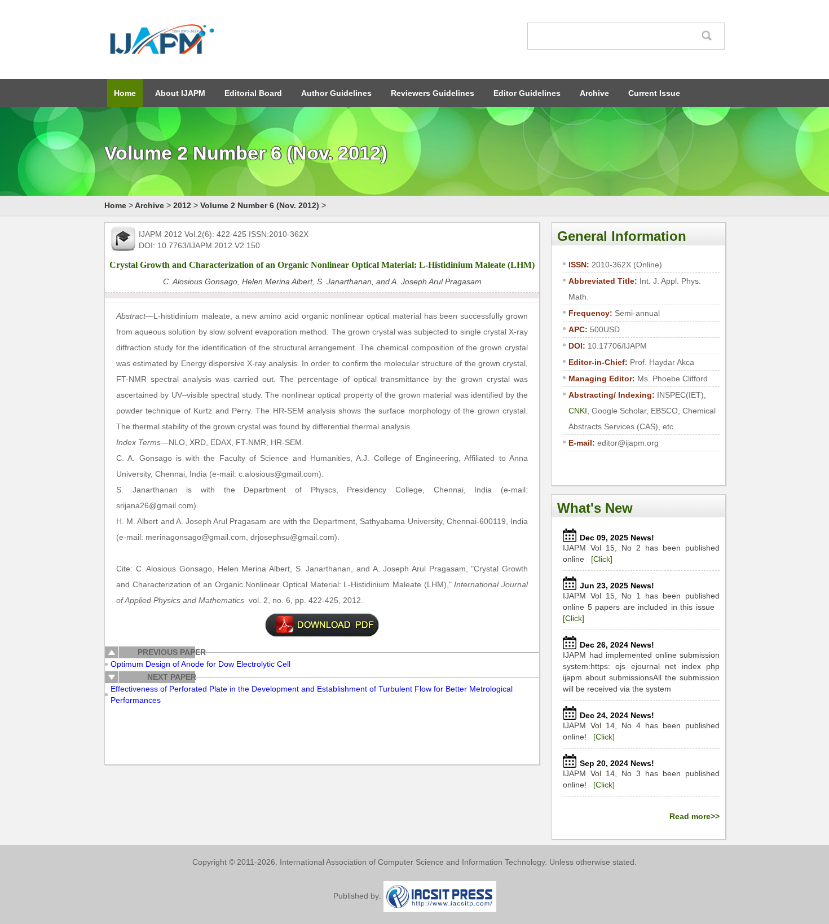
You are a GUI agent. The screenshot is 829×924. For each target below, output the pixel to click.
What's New (595, 508)
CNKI (577, 410)
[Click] (601, 559)
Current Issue (654, 93)
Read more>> (694, 816)
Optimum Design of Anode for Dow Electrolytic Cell (200, 663)
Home (125, 93)
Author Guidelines (336, 93)
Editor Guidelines (527, 93)
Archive (594, 93)
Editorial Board (253, 93)
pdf (322, 625)
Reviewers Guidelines (432, 93)
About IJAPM (180, 93)
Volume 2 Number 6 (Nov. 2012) (259, 205)
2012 (182, 205)
